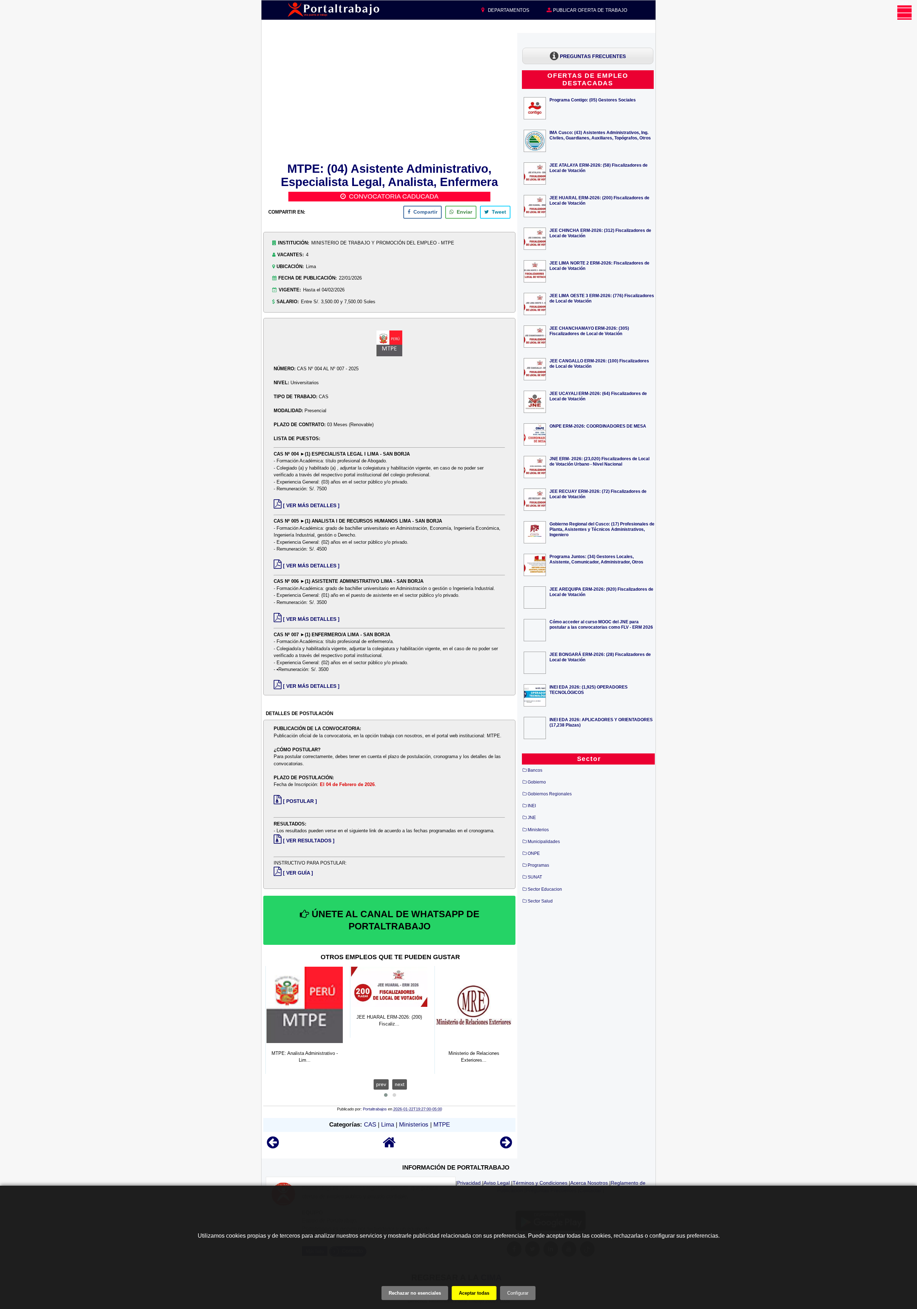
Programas (538, 865)
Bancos (535, 770)
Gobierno (537, 782)
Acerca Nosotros (589, 1183)
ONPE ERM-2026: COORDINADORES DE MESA (597, 426)
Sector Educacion (545, 889)
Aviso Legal (497, 1183)
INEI (532, 805)
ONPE (534, 853)
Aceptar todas (474, 1293)
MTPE (441, 1124)
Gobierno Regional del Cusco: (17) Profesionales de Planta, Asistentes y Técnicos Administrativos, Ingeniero (601, 529)
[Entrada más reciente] (273, 1145)
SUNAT (535, 877)
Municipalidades (544, 841)
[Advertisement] (389, 96)
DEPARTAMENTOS (507, 10)
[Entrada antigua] (506, 1145)
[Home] (389, 1145)
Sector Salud (540, 901)
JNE (532, 817)
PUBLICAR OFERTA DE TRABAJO (589, 10)
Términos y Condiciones (540, 1183)
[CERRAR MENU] (904, 12)
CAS (370, 1124)
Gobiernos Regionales (550, 793)
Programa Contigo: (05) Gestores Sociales (592, 99)
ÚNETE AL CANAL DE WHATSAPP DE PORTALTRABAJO (394, 920)
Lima (387, 1124)
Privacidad (469, 1183)
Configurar (517, 1293)
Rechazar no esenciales (415, 1293)
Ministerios (413, 1124)
